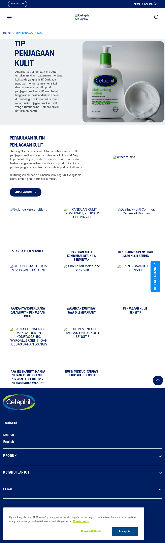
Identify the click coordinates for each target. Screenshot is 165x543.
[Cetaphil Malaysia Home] (84, 17)
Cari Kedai (11, 423)
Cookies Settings (91, 531)
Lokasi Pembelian (142, 4)
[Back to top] (158, 380)
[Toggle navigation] (9, 17)
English (8, 442)
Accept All (125, 531)
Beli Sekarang (155, 278)
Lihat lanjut (24, 192)
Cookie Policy (81, 521)
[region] (73, 523)
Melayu (8, 435)
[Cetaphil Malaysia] (19, 402)
